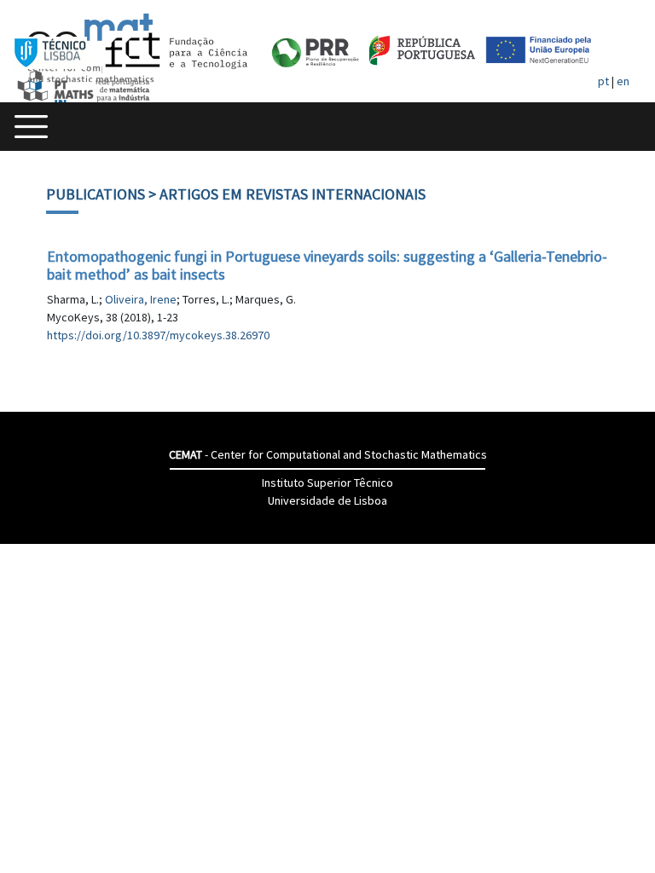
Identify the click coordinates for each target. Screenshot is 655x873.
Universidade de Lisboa (327, 500)
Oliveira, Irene (141, 299)
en (623, 81)
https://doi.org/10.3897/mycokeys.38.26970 (158, 335)
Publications (95, 194)
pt (603, 81)
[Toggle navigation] (31, 127)
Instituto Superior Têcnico (327, 482)
